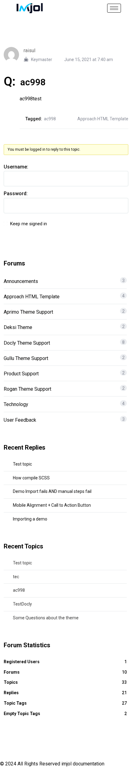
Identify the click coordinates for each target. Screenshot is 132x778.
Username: (16, 167)
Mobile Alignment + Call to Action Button (52, 505)
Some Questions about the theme (46, 617)
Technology (16, 404)
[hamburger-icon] (114, 8)
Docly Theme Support (27, 343)
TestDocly (22, 604)
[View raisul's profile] (14, 54)
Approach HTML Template (102, 118)
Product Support (21, 374)
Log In (112, 227)
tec (16, 576)
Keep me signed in (28, 223)
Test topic (22, 464)
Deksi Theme (18, 327)
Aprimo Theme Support (28, 312)
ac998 (50, 118)
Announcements (21, 281)
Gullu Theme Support (26, 358)
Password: (16, 193)
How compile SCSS (31, 477)
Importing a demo (30, 519)
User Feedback (20, 420)
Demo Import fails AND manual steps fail (52, 491)
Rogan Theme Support (27, 389)
